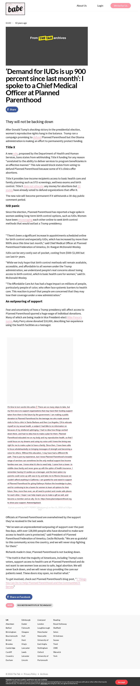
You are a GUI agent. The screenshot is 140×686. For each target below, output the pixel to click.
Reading (56, 620)
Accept (121, 682)
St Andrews (58, 636)
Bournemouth (12, 636)
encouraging (25, 219)
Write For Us (120, 5)
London (40, 624)
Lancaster (26, 648)
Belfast (9, 628)
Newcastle (41, 636)
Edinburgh (26, 620)
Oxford (40, 652)
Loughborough (43, 628)
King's (24, 644)
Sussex (56, 640)
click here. (44, 683)
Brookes (9, 644)
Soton (55, 632)
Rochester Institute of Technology (34, 605)
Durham (9, 660)
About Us (82, 5)
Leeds (24, 652)
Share (13, 109)
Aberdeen (10, 624)
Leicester (25, 656)
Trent (55, 644)
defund (37, 137)
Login (100, 5)
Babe (8, 23)
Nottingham (42, 648)
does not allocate (33, 186)
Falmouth (26, 628)
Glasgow (25, 632)
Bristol (8, 640)
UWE (55, 648)
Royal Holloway (60, 624)
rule (15, 153)
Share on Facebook (20, 596)
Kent (24, 640)
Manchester (42, 632)
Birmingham (11, 632)
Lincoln (25, 660)
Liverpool (41, 620)
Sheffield (57, 628)
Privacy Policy (30, 674)
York (55, 656)
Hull (23, 636)
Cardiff (9, 652)
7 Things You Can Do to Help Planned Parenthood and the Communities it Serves (46, 582)
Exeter (24, 624)
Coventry (10, 656)
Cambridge (10, 648)
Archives (44, 674)
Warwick (57, 652)
